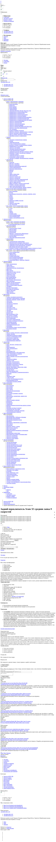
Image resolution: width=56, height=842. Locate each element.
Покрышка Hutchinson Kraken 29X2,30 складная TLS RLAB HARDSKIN (19, 749)
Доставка (6, 60)
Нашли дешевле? (5, 534)
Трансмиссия (7, 502)
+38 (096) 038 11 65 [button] (5, 811)
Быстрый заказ (10, 548)
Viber (5, 822)
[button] (28, 4)
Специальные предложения (10, 771)
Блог (5, 488)
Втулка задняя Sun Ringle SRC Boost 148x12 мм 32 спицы (15, 722)
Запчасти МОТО (8, 779)
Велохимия (6, 781)
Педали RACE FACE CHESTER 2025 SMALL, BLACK (14, 730)
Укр (2, 68)
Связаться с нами (8, 764)
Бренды (5, 485)
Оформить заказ (5, 95)
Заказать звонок (4, 88)
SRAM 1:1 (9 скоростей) (18, 596)
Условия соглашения (9, 21)
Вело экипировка (8, 784)
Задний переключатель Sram (8, 628)
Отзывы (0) (6, 569)
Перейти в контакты (6, 51)
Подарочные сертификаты (10, 770)
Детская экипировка (9, 787)
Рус (5, 68)
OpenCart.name (10, 828)
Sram (8, 527)
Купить (16, 540)
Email (2, 671)
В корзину (3, 548)
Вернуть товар (7, 766)
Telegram (6, 824)
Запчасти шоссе (7, 777)
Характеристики (8, 566)
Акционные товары (8, 487)
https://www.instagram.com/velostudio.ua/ (13, 806)
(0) (1, 523)
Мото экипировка (8, 785)
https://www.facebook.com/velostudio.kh (13, 805)
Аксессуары (6, 783)
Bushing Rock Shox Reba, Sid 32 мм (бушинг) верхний (14, 739)
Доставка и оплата (8, 18)
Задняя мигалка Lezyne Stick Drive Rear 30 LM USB (13, 684)
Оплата (5, 62)
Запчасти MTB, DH (8, 501)
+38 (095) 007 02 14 (8, 32)
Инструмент (7, 780)
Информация (7, 492)
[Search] (15, 79)
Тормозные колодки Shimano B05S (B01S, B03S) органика (15, 695)
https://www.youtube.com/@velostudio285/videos (15, 808)
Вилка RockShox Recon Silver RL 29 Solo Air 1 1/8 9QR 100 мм (16, 703)
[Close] (4, 5)
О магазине (6, 17)
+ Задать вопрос (5, 664)
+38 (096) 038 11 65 (8, 31)
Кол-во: (2, 545)
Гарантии (3, 560)
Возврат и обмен (8, 19)
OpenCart (9, 827)
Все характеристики (6, 543)
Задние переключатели (9, 504)
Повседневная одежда (9, 788)
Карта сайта (6, 767)
